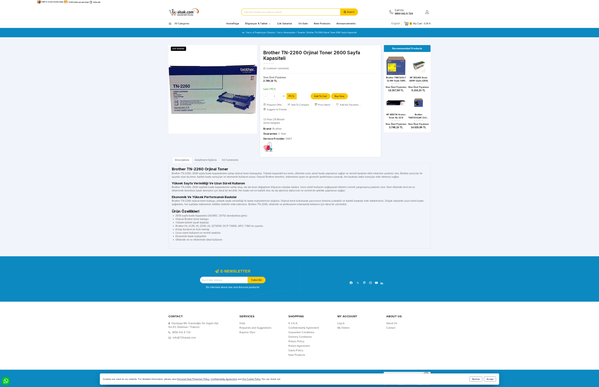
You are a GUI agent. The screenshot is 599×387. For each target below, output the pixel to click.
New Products (296, 355)
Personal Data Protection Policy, (193, 379)
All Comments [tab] (230, 160)
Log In (341, 323)
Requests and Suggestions (255, 327)
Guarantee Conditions (301, 332)
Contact (390, 327)
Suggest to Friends (277, 109)
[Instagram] (370, 283)
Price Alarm (324, 104)
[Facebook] (351, 283)
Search (350, 12)
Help (242, 323)
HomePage (232, 23)
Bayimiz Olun (247, 332)
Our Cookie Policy (251, 379)
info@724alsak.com (184, 337)
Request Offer (274, 104)
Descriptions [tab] (182, 160)
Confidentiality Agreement (303, 327)
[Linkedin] (382, 283)
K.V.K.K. (293, 323)
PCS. (292, 96)
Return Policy (296, 341)
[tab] (182, 160)
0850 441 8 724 (181, 332)
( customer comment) (276, 68)
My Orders (343, 327)
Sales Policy (295, 350)
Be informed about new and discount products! (232, 287)
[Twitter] (358, 283)
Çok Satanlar (284, 23)
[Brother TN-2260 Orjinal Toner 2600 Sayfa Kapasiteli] (212, 89)
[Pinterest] (364, 283)
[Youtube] (376, 282)
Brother (277, 128)
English (395, 23)
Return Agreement (299, 346)
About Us (391, 323)
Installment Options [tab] (206, 160)
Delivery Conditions (300, 337)
